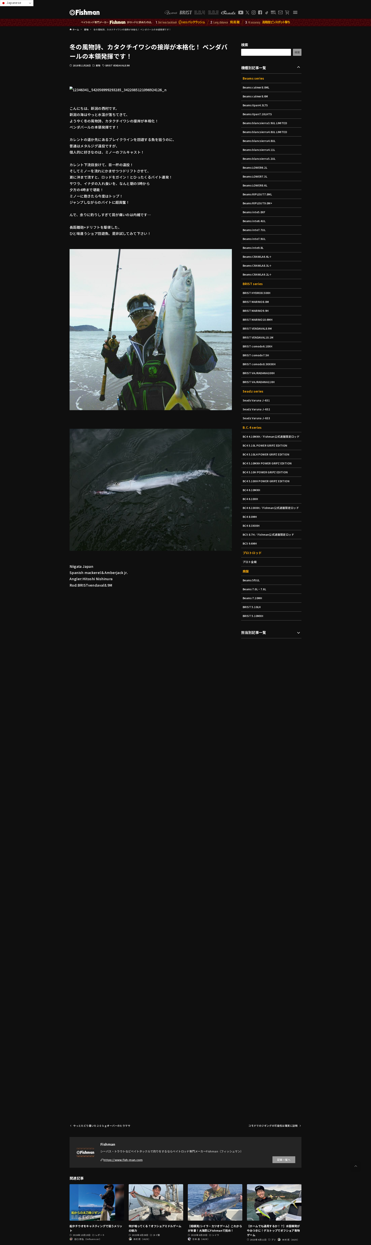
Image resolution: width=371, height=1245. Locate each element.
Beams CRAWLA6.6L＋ (257, 257)
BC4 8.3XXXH (251, 526)
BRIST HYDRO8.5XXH (257, 293)
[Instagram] (254, 12)
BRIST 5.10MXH (253, 616)
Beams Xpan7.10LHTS (257, 114)
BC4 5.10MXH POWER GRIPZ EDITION (267, 463)
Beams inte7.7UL (254, 230)
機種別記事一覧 (253, 67)
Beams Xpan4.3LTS (255, 105)
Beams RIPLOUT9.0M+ (257, 203)
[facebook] (260, 12)
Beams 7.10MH (252, 598)
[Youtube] (240, 12)
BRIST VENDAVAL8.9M (118, 65)
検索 (244, 44)
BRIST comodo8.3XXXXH (259, 364)
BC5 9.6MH (250, 543)
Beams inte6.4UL (254, 221)
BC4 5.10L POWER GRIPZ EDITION (265, 445)
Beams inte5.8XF (254, 212)
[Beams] (171, 12)
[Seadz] (228, 12)
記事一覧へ (284, 1160)
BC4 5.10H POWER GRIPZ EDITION (265, 472)
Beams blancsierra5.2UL (259, 159)
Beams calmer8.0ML (256, 87)
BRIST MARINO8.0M (256, 302)
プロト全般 (250, 562)
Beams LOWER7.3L (255, 176)
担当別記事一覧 (253, 632)
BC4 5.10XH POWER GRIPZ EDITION (266, 481)
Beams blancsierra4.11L (259, 150)
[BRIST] (186, 12)
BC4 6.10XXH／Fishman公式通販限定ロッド (271, 508)
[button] (356, 1166)
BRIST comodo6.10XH (257, 346)
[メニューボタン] (295, 12)
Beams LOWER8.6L (255, 185)
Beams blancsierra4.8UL (259, 141)
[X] (247, 12)
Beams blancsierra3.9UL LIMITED (265, 123)
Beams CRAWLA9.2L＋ (257, 274)
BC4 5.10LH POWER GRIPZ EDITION (266, 454)
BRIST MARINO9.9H (256, 311)
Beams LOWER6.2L (255, 167)
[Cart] (287, 12)
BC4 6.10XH (250, 499)
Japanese (13, 2)
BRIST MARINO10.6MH (257, 319)
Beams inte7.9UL (254, 239)
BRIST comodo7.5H (256, 355)
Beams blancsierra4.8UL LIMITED (265, 132)
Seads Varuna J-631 (256, 400)
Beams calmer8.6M (255, 96)
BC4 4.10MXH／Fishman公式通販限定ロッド (271, 436)
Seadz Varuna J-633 (256, 418)
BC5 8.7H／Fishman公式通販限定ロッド (268, 534)
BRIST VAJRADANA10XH (259, 373)
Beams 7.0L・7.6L (254, 589)
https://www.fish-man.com (123, 1160)
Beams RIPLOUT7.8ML (257, 194)
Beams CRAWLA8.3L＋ (257, 265)
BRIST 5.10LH (252, 607)
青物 (98, 65)
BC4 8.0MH (250, 517)
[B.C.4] (206, 12)
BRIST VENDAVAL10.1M (258, 337)
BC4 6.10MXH (251, 490)
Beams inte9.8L (253, 248)
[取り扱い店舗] (273, 12)
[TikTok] (267, 12)
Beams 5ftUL (251, 580)
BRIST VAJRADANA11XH (259, 382)
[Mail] (280, 12)
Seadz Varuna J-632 (256, 409)
